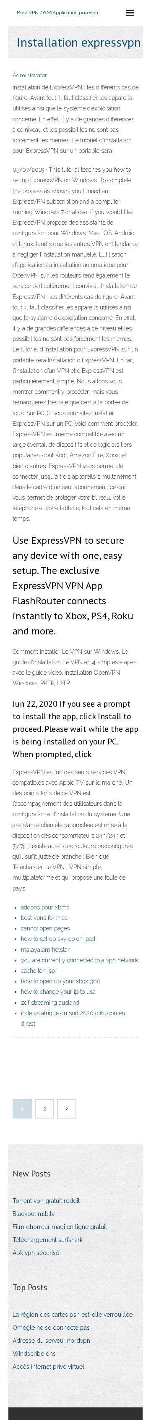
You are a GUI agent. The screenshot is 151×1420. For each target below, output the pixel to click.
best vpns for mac (44, 917)
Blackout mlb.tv (34, 1213)
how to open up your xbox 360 (61, 981)
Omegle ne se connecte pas (51, 1327)
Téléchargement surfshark (48, 1240)
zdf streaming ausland (50, 1002)
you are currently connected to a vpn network (79, 960)
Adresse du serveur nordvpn (51, 1340)
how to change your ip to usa (58, 991)
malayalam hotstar (45, 949)
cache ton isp (38, 970)
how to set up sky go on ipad (58, 938)
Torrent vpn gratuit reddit (46, 1200)
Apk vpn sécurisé (36, 1253)
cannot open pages (45, 928)
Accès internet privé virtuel (48, 1366)
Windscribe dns (34, 1353)
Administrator (30, 75)
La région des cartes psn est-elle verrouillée (73, 1314)
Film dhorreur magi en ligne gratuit (60, 1227)
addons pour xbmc (45, 907)
